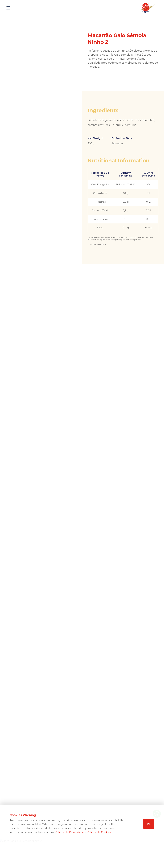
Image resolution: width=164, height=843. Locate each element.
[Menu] (8, 8)
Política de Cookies (99, 832)
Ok (148, 823)
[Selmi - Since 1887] (148, 8)
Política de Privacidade (69, 832)
